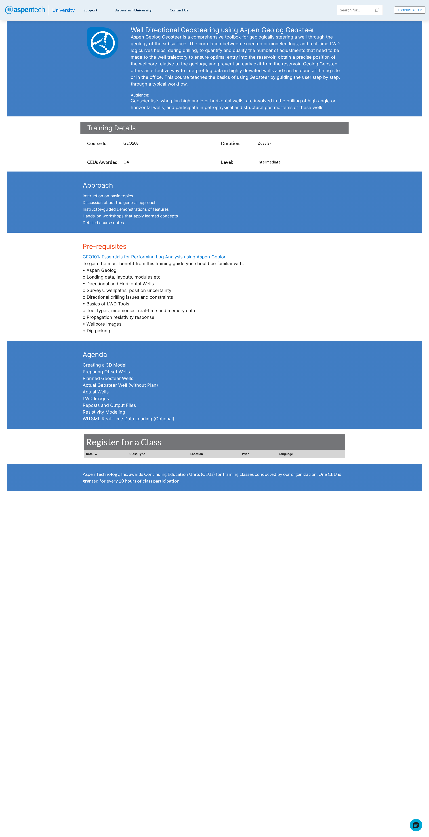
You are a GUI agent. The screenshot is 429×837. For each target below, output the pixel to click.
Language (286, 454)
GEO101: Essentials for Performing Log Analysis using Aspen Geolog (155, 257)
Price (245, 454)
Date (89, 454)
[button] (416, 825)
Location (196, 454)
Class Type (137, 454)
